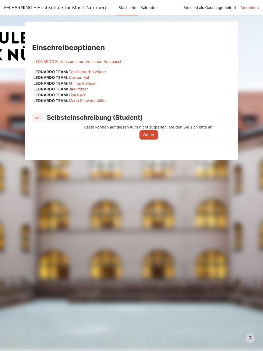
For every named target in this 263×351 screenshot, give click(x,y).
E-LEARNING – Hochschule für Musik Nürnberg (57, 7)
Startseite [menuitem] (127, 7)
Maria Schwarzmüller (88, 100)
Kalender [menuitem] (148, 7)
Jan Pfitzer (78, 89)
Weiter (149, 135)
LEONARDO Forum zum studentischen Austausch (78, 61)
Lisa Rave (77, 95)
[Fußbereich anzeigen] (250, 338)
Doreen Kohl (80, 77)
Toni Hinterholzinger (87, 72)
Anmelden (249, 7)
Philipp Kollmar (82, 83)
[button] (36, 117)
